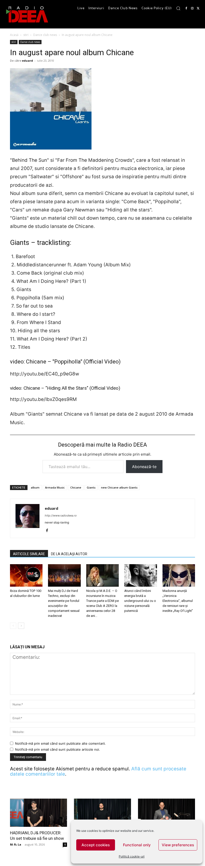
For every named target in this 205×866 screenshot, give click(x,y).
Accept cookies (96, 845)
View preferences (178, 845)
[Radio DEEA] (27, 14)
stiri (25, 35)
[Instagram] (192, 8)
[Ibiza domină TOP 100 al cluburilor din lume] (26, 575)
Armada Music (55, 487)
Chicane (75, 487)
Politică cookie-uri (131, 856)
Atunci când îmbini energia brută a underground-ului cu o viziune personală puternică (140, 601)
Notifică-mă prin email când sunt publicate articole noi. (57, 749)
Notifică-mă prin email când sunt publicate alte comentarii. (60, 743)
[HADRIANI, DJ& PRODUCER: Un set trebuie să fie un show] (38, 813)
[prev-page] (13, 626)
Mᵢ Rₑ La (15, 844)
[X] (198, 8)
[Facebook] (186, 8)
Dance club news (45, 35)
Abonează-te (144, 466)
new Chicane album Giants (119, 487)
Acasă (14, 35)
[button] (178, 8)
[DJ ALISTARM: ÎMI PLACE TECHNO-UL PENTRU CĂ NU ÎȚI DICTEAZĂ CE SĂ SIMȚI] (102, 813)
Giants (91, 487)
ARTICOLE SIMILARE (29, 554)
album (35, 487)
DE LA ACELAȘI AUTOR (69, 554)
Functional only (137, 845)
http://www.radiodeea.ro (61, 515)
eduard (27, 60)
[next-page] (21, 626)
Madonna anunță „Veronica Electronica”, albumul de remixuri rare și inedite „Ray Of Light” (177, 601)
